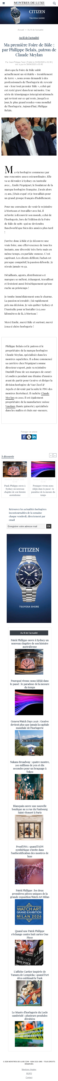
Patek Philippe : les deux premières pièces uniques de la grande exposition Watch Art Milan (29, 893)
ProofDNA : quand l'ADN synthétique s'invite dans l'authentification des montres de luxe (29, 851)
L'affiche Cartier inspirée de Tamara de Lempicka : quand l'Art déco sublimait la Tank (30, 975)
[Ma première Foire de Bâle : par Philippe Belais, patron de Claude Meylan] (29, 118)
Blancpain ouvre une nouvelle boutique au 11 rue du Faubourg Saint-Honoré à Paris (30, 809)
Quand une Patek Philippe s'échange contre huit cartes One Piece (29, 934)
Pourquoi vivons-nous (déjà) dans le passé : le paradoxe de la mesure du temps (43, 490)
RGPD (29, 1073)
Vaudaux (10, 406)
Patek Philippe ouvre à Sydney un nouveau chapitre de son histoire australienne (15, 490)
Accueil (21, 30)
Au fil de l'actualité (35, 30)
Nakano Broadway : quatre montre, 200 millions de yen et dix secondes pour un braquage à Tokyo (30, 766)
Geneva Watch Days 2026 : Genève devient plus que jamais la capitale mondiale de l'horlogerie (30, 724)
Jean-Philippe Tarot (17, 62)
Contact (29, 1077)
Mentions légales (29, 1069)
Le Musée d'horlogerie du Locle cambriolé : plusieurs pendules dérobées (30, 1015)
